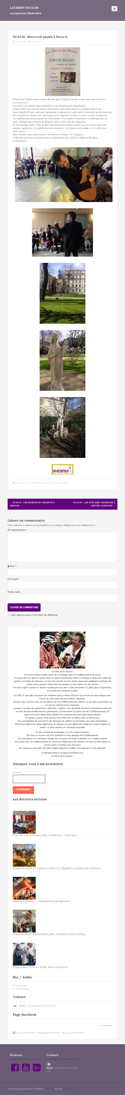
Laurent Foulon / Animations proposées (41, 901)
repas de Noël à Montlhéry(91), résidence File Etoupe (49, 934)
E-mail (15, 579)
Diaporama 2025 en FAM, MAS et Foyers (40, 967)
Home (28, 482)
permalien (63, 482)
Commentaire (18, 529)
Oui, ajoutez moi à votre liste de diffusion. (34, 615)
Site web (15, 592)
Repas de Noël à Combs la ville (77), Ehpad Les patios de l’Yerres (56, 868)
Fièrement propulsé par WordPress (26, 1088)
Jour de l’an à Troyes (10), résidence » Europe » (45, 835)
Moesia (58, 1088)
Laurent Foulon (24, 8)
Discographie (23, 988)
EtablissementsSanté (45, 482)
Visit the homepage (106, 1025)
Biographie (21, 985)
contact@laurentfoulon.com (41, 1005)
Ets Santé (19, 482)
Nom (13, 566)
